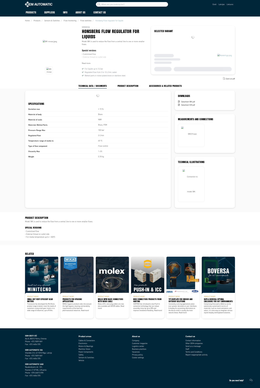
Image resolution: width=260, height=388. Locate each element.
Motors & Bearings (86, 346)
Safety (81, 355)
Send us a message (193, 346)
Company (135, 340)
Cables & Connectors (87, 340)
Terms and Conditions (194, 352)
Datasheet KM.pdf (188, 105)
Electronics (83, 343)
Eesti (214, 4)
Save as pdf (230, 79)
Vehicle (81, 360)
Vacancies (136, 352)
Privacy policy (137, 355)
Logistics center (138, 346)
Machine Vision (84, 349)
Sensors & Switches (86, 357)
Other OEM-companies (194, 343)
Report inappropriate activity (196, 355)
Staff (187, 349)
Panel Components (86, 352)
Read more (86, 63)
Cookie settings (138, 357)
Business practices (139, 349)
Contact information (193, 340)
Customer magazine (139, 343)
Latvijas (222, 4)
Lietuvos (230, 4)
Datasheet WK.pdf (188, 102)
